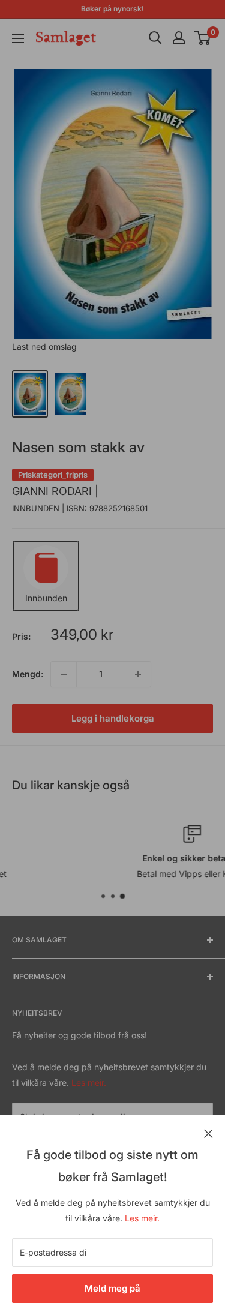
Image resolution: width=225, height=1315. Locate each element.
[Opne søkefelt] (155, 37)
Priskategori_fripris (53, 474)
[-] (63, 674)
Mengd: (27, 674)
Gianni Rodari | (55, 491)
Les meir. (142, 1218)
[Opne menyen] (18, 38)
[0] (203, 38)
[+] (138, 674)
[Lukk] (208, 1132)
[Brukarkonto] (179, 37)
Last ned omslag (44, 346)
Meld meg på (112, 1288)
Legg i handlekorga (112, 718)
